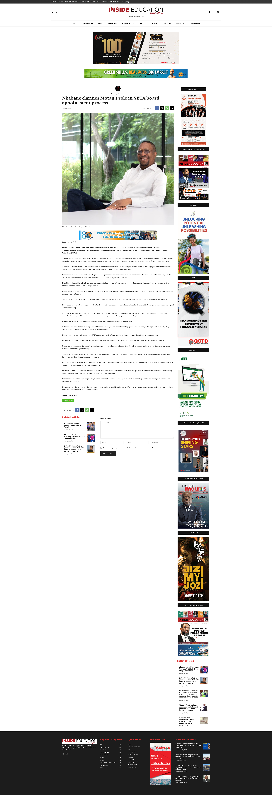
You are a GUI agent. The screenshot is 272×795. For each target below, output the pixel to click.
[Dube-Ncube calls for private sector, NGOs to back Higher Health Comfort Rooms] (91, 449)
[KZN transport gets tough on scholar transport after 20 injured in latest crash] (206, 767)
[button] (218, 12)
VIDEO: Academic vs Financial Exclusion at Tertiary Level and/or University (188, 745)
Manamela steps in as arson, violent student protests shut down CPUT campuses (188, 708)
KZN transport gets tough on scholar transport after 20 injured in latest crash (187, 767)
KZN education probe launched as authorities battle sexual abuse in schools (187, 778)
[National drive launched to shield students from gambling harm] (204, 720)
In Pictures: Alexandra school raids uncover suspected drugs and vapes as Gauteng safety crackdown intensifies (189, 694)
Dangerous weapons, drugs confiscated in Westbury (73, 425)
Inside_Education (118, 94)
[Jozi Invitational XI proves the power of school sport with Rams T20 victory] (206, 757)
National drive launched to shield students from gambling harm (186, 720)
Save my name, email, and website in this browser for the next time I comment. (128, 448)
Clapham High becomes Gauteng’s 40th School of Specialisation (74, 436)
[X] (213, 12)
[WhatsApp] (167, 108)
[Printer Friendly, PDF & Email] (68, 400)
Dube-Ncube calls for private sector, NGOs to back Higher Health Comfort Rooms (74, 449)
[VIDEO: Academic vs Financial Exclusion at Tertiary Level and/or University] (206, 746)
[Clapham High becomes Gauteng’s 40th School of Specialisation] (91, 438)
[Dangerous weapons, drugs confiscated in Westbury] (91, 426)
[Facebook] (209, 12)
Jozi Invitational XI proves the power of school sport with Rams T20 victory (187, 756)
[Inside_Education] (118, 88)
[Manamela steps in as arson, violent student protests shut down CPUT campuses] (204, 707)
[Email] (172, 108)
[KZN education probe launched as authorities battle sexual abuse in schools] (206, 778)
